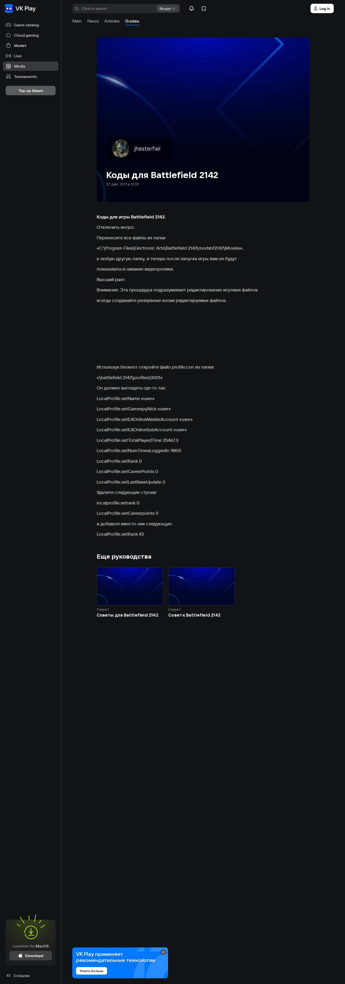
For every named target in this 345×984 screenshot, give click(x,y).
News (93, 21)
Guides (132, 21)
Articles (111, 21)
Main (77, 21)
